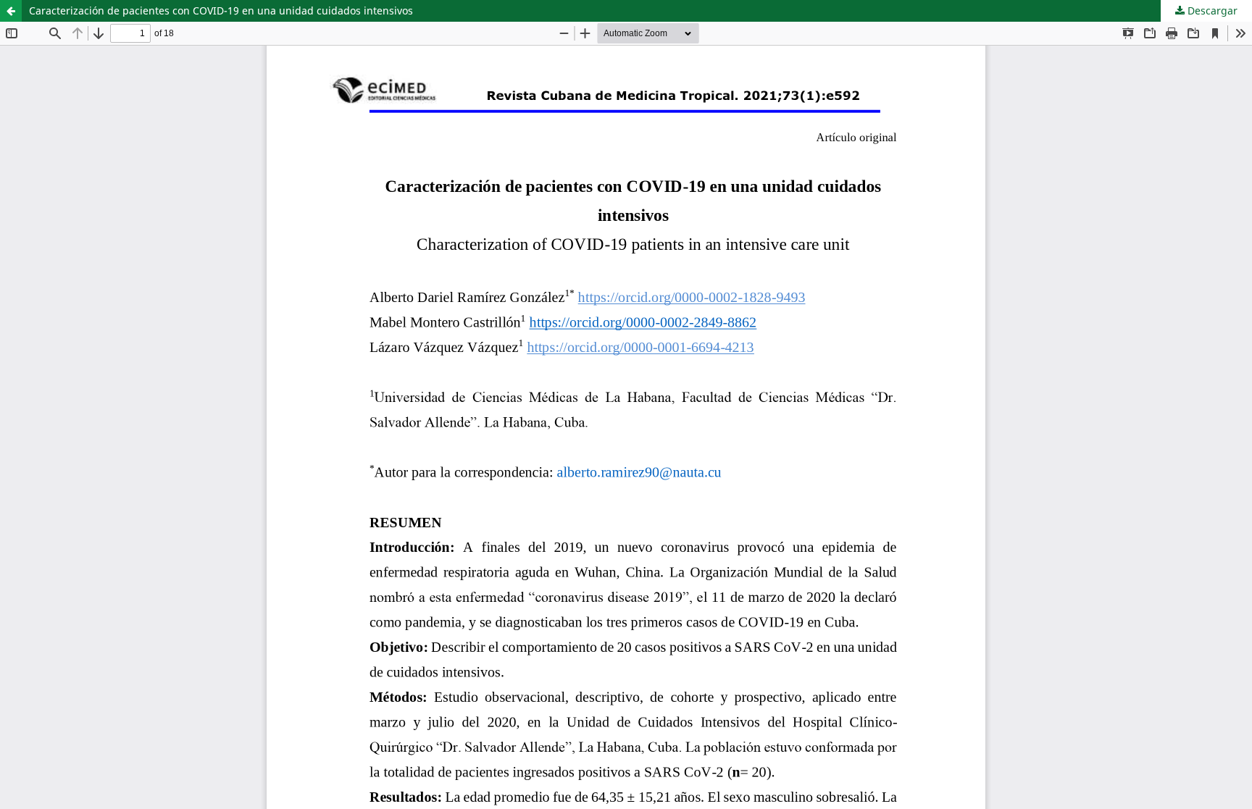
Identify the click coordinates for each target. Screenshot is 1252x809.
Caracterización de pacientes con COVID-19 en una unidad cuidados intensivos (221, 10)
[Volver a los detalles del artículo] (11, 11)
